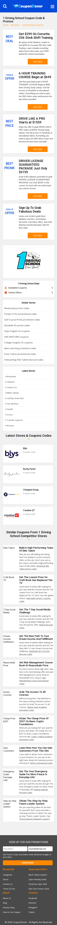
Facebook (32, 898)
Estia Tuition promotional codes (20, 354)
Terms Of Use (9, 888)
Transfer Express (14, 420)
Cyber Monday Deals (37, 879)
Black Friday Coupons (37, 874)
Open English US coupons (17, 331)
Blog (5, 903)
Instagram (32, 907)
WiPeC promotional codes (41, 763)
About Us (7, 898)
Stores (5, 879)
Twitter (31, 912)
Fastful (9, 409)
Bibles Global (12, 392)
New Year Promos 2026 (38, 888)
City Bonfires (12, 403)
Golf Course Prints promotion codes (22, 319)
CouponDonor (20, 922)
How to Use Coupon (11, 912)
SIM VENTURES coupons (16, 336)
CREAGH (10, 382)
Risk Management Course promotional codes (34, 681)
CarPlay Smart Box (15, 398)
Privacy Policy (9, 907)
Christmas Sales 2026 (37, 884)
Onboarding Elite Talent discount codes (23, 359)
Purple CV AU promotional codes (20, 314)
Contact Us (7, 884)
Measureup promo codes (16, 308)
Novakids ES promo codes (17, 325)
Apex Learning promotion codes (20, 348)
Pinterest (32, 903)
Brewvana (11, 376)
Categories (7, 874)
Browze (10, 425)
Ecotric (9, 414)
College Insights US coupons (18, 342)
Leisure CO (11, 387)
